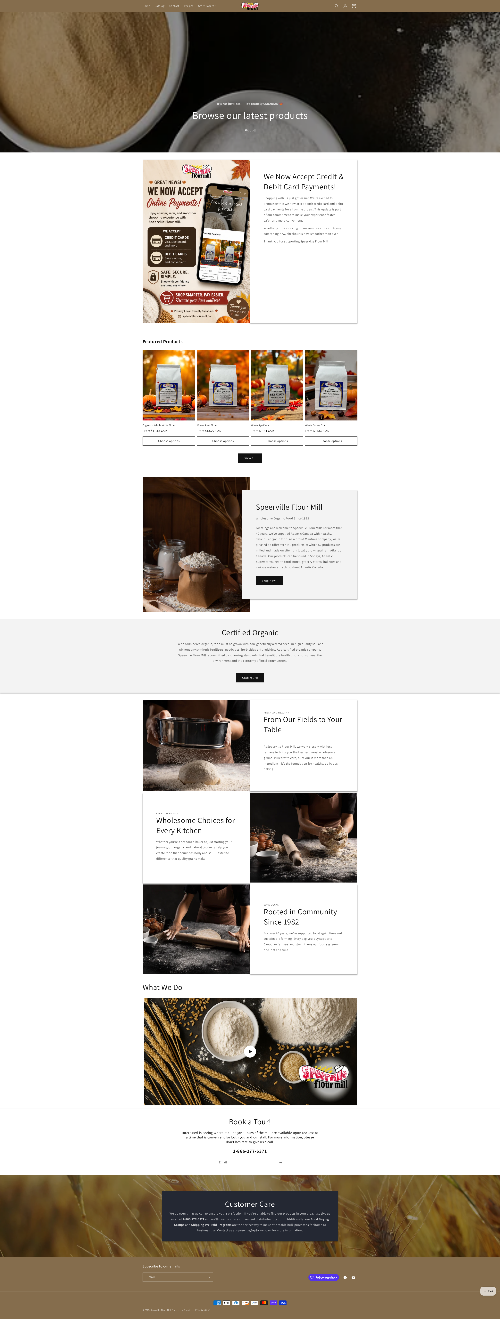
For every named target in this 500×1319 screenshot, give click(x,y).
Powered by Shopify (181, 1310)
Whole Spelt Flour (207, 425)
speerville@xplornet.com (253, 1230)
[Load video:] (250, 1051)
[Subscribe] (280, 1162)
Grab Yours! (250, 678)
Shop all (250, 130)
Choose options (169, 441)
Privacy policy (202, 1309)
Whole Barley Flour (316, 425)
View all (250, 458)
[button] (336, 6)
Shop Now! (269, 580)
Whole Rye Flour (260, 425)
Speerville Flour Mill (314, 241)
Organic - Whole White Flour (159, 425)
